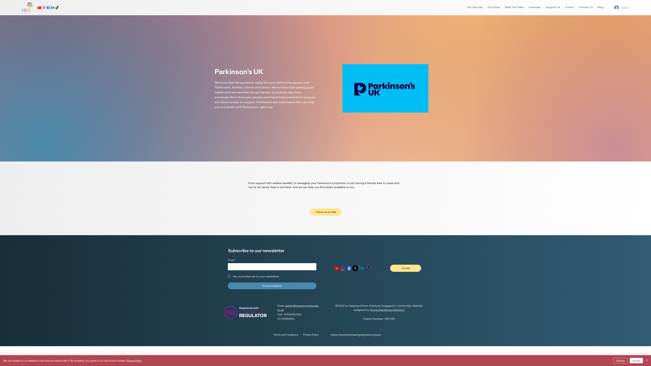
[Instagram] (44, 8)
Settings (620, 360)
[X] (355, 268)
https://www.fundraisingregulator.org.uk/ (356, 334)
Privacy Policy (134, 360)
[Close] (647, 360)
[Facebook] (48, 8)
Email (231, 260)
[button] (475, 7)
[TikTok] (57, 8)
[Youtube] (39, 8)
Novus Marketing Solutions (387, 310)
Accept (636, 360)
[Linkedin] (53, 8)
